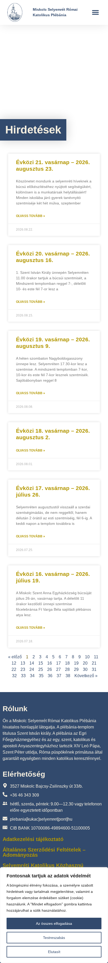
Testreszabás (54, 938)
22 (14, 669)
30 (85, 669)
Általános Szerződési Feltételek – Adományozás (44, 852)
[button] (95, 12)
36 (50, 675)
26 (49, 669)
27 (58, 669)
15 (40, 663)
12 (14, 663)
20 (85, 663)
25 (40, 669)
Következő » (86, 675)
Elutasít (54, 952)
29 (76, 669)
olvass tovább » (30, 216)
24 (31, 669)
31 (94, 669)
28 (67, 669)
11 (96, 657)
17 (58, 663)
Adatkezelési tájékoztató (33, 839)
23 (22, 669)
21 (94, 663)
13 (22, 663)
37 (59, 675)
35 (41, 675)
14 (31, 663)
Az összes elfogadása (54, 923)
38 (68, 675)
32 (14, 675)
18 (67, 663)
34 (32, 675)
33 (23, 675)
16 (49, 663)
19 (76, 663)
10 (87, 657)
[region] (54, 915)
